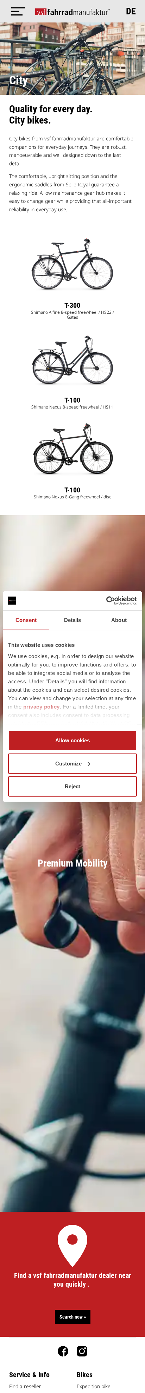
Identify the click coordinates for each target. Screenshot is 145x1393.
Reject (72, 786)
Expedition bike (94, 1386)
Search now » (72, 1317)
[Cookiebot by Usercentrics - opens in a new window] (106, 600)
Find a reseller (25, 1386)
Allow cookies (72, 740)
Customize (68, 763)
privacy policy (41, 706)
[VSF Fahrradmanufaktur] (72, 11)
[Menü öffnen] (16, 11)
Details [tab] (72, 620)
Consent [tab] (26, 620)
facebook (63, 1351)
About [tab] (119, 620)
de (131, 11)
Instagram (82, 1351)
